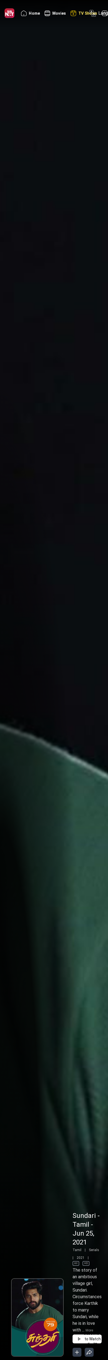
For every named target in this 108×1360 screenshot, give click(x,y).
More (89, 1330)
